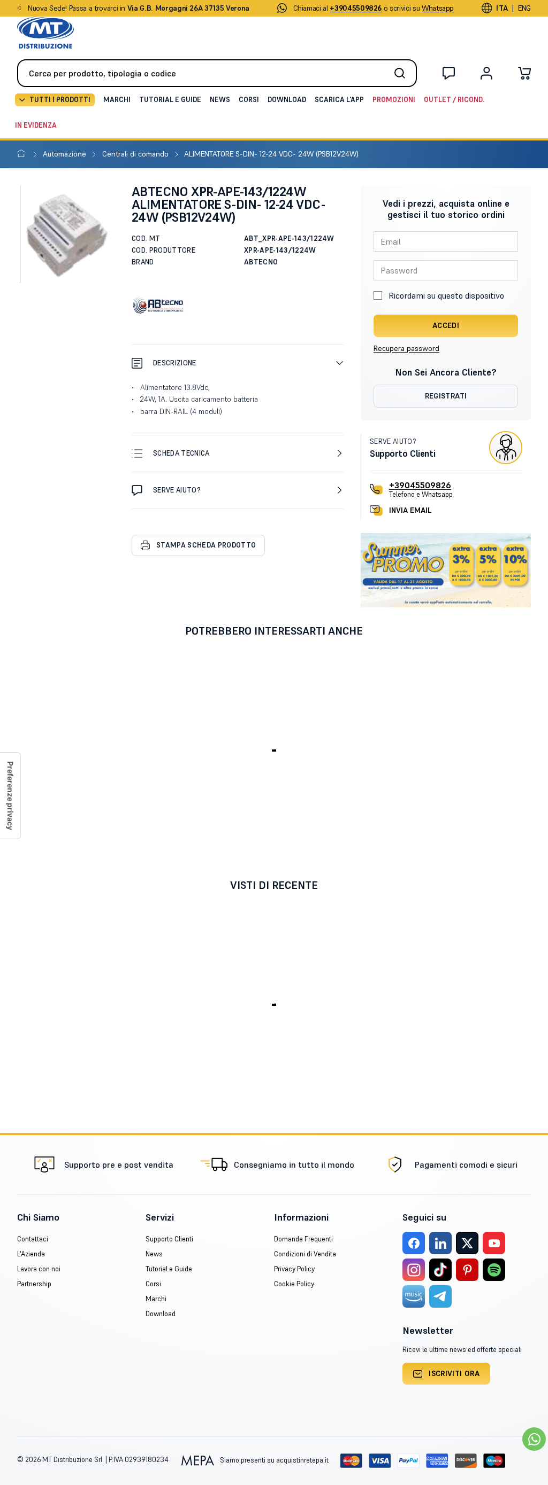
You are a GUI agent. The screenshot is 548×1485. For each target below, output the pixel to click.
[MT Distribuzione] (45, 33)
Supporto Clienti (169, 1239)
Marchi (117, 99)
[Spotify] (494, 1270)
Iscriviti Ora (454, 1373)
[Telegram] (440, 1296)
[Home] (23, 154)
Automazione (65, 154)
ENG (524, 8)
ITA (502, 8)
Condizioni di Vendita (305, 1254)
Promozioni (393, 99)
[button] (238, 363)
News (220, 99)
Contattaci (32, 1239)
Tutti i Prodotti (59, 99)
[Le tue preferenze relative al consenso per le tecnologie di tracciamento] (10, 796)
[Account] (486, 75)
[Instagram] (413, 1270)
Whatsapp (438, 8)
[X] (467, 1243)
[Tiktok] (440, 1270)
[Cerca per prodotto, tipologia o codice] (403, 73)
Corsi (249, 99)
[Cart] (524, 75)
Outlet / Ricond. (454, 99)
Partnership (34, 1283)
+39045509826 (420, 485)
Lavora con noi (38, 1268)
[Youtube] (494, 1243)
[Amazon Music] (413, 1296)
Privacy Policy (294, 1268)
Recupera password (406, 348)
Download (287, 99)
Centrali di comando (136, 154)
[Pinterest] (467, 1270)
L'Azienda (31, 1254)
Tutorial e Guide (170, 99)
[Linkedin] (440, 1243)
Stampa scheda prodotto (206, 545)
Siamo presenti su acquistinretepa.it (273, 1460)
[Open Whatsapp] (534, 1439)
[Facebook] (413, 1243)
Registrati (446, 396)
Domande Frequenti (303, 1239)
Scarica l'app (339, 99)
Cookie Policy (294, 1283)
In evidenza (36, 125)
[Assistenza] (449, 75)
